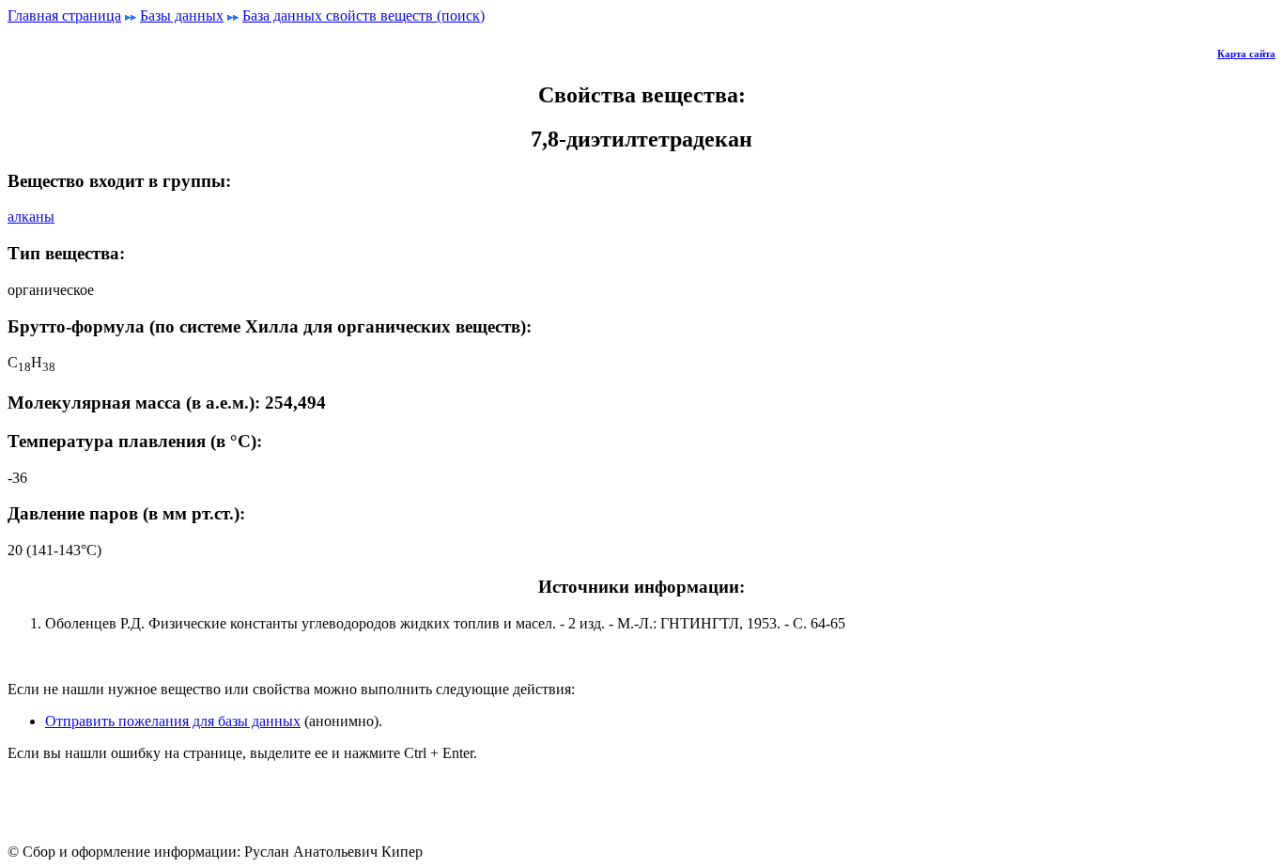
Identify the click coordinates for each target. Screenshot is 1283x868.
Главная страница (64, 15)
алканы (31, 217)
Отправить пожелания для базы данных (173, 721)
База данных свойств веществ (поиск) (363, 15)
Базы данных (182, 15)
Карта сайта (1246, 53)
